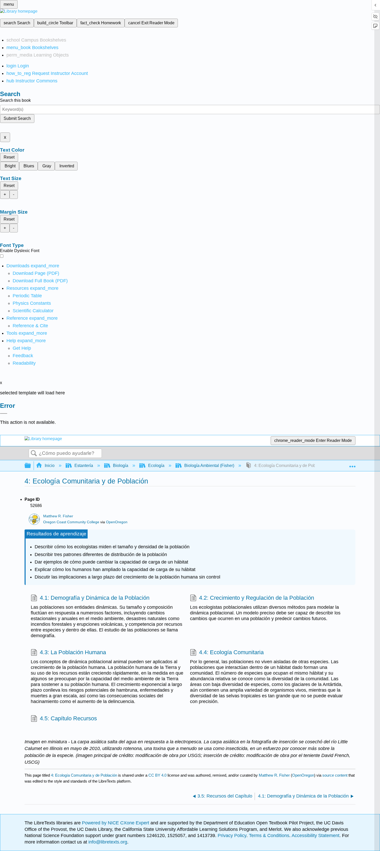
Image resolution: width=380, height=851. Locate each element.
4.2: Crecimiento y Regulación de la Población (256, 598)
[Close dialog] (3, 413)
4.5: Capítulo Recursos (68, 718)
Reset (9, 157)
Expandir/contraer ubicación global (352, 464)
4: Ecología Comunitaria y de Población (84, 775)
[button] (23, 355)
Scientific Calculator (33, 310)
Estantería (83, 465)
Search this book (15, 100)
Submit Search (17, 118)
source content (334, 775)
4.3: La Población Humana (73, 652)
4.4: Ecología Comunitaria (231, 652)
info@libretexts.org (107, 842)
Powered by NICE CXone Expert (116, 822)
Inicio (50, 465)
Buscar (34, 453)
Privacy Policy (232, 835)
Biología (120, 465)
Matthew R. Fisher (58, 516)
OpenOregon (116, 522)
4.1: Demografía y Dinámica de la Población (94, 598)
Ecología (156, 465)
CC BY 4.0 (157, 775)
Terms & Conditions (269, 835)
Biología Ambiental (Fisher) (209, 465)
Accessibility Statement (315, 835)
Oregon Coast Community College (71, 522)
